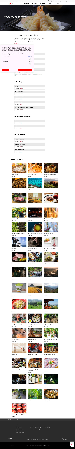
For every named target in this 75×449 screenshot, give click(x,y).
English (20, 88)
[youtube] (66, 439)
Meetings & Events (11, 1)
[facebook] (62, 439)
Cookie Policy (12, 54)
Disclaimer (16, 43)
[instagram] (63, 439)
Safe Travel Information (20, 1)
